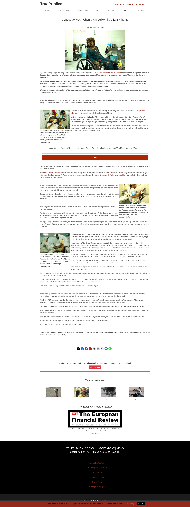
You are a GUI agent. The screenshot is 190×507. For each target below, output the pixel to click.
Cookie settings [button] (130, 504)
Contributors (139, 10)
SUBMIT (95, 157)
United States (110, 10)
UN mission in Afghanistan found (111, 175)
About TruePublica (63, 10)
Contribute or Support (96, 477)
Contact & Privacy (97, 472)
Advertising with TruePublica (97, 468)
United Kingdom (83, 10)
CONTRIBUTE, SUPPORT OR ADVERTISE (131, 4)
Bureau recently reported (52, 173)
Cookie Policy (97, 482)
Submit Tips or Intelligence (97, 487)
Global (125, 10)
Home (47, 10)
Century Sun (105, 500)
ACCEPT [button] (140, 504)
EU (97, 10)
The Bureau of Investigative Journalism (107, 73)
